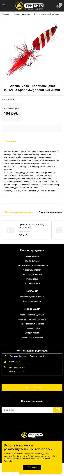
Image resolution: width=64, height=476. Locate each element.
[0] (58, 7)
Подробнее (9, 461)
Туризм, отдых (32, 279)
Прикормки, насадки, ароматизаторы (32, 265)
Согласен (32, 467)
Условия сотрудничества (32, 337)
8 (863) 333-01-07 (16, 372)
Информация (32, 309)
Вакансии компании (32, 301)
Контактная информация (32, 350)
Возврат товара (32, 333)
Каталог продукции (32, 250)
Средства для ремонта (32, 274)
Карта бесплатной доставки (32, 315)
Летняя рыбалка (32, 256)
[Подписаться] (57, 410)
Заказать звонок (32, 387)
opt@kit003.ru (15, 361)
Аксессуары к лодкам (32, 270)
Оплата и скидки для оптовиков (32, 319)
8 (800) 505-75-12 (16, 368)
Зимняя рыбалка (32, 261)
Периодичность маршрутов (32, 324)
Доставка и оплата (32, 328)
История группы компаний (32, 297)
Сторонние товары (32, 283)
